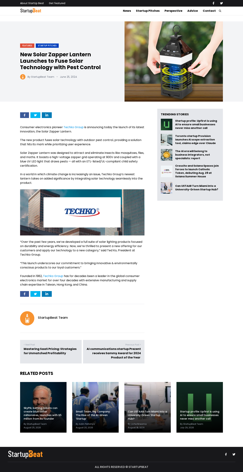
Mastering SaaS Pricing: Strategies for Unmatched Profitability (50, 351)
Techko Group (74, 127)
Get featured (57, 3)
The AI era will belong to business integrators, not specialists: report (192, 155)
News (127, 11)
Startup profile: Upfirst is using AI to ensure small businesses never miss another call (196, 124)
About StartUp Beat (32, 3)
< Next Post (29, 344)
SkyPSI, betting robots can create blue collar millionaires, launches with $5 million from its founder (43, 413)
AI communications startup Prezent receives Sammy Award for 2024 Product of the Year (114, 353)
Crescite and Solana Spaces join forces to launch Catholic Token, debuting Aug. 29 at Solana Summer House (197, 171)
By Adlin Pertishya (85, 423)
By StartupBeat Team (41, 77)
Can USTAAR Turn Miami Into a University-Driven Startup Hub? (196, 187)
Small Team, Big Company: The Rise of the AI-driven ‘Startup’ (93, 415)
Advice (192, 11)
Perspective (173, 11)
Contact (209, 11)
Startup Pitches (148, 11)
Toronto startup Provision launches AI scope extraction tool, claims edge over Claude (195, 139)
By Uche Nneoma (137, 423)
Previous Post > (133, 344)
